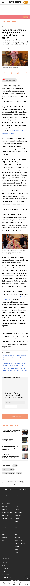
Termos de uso (5, 515)
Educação (17, 518)
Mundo (16, 506)
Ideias (16, 521)
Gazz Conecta (18, 537)
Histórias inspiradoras (8, 473)
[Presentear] (11, 73)
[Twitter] (10, 489)
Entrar (20, 584)
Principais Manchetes (10, 425)
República (17, 500)
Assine (3, 565)
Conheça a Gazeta (6, 503)
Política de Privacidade (7, 512)
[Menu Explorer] (3, 2)
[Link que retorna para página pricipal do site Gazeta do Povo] (15, 2)
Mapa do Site (4, 509)
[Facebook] (5, 489)
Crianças (19, 473)
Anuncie (3, 571)
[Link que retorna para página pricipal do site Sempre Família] (10, 17)
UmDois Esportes (19, 512)
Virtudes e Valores (9, 22)
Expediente (4, 506)
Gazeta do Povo (18, 540)
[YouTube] (24, 489)
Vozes (3, 531)
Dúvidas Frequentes (6, 577)
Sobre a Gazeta (5, 500)
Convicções (4, 537)
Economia (17, 509)
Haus (16, 534)
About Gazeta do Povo (7, 518)
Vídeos (16, 549)
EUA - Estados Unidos (8, 469)
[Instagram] (15, 489)
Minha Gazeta (14, 584)
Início (4, 584)
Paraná (16, 503)
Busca (9, 584)
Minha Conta (4, 562)
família (15, 465)
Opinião (3, 534)
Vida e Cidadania (18, 515)
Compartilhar (25, 584)
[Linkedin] (19, 489)
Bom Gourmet (18, 531)
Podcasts (17, 546)
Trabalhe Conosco (6, 574)
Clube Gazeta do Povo (20, 543)
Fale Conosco (5, 568)
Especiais (17, 552)
